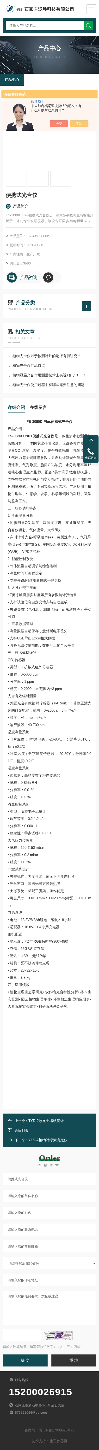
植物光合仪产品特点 (28, 365)
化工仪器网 (59, 1441)
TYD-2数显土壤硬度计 (46, 1121)
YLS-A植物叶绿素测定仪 (48, 1140)
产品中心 (12, 79)
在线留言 (38, 407)
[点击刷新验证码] (58, 1335)
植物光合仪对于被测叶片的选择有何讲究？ (46, 356)
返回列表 (21, 1130)
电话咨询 (91, 457)
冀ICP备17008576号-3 (56, 1430)
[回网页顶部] (91, 440)
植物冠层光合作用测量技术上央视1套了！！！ (49, 375)
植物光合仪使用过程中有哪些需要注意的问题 (48, 385)
